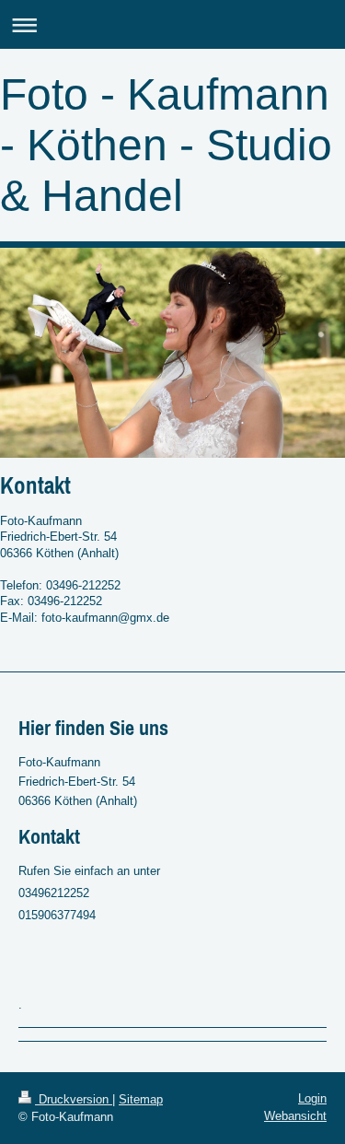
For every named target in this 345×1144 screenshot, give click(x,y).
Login (312, 1098)
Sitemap (141, 1099)
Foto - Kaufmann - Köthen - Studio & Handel (166, 145)
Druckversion (73, 1099)
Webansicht (295, 1116)
